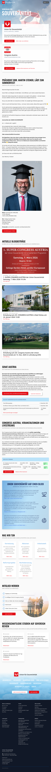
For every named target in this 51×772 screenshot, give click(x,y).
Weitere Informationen (21, 471)
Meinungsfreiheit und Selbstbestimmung (23, 727)
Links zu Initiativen (39, 726)
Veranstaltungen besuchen (41, 708)
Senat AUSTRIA (38, 713)
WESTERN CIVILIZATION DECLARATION (23, 721)
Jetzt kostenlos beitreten (20, 692)
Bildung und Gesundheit (23, 733)
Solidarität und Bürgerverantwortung (23, 743)
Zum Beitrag (6, 281)
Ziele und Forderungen (7, 710)
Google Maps (5, 223)
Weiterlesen (6, 645)
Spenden (37, 707)
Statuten (20, 708)
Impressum (4, 757)
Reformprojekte (5, 726)
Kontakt (20, 712)
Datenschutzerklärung (7, 759)
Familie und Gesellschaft (23, 738)
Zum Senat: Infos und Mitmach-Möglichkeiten (15, 393)
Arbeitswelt (4, 723)
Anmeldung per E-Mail (9, 231)
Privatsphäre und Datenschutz (25, 732)
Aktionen (4, 722)
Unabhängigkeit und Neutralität (23, 740)
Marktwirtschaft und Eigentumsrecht (22, 736)
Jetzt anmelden (9, 68)
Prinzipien (4, 707)
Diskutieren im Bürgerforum (41, 712)
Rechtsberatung (5, 725)
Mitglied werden (38, 705)
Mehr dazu (9, 556)
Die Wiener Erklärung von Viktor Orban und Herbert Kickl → (16, 405)
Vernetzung (4, 720)
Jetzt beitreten (9, 41)
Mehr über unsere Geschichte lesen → (14, 498)
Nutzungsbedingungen (7, 760)
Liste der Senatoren (36, 393)
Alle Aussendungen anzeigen (10, 412)
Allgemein (5, 275)
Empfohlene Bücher (39, 725)
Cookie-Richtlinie (6, 762)
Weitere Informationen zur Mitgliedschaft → (15, 511)
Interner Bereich (5, 768)
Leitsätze (4, 708)
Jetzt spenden (34, 692)
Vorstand (20, 707)
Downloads (37, 723)
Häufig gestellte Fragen (23, 710)
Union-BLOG (37, 722)
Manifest (4, 712)
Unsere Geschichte (22, 705)
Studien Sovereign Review (40, 720)
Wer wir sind (5, 705)
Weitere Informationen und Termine (26, 68)
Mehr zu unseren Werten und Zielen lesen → (15, 525)
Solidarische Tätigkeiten (40, 710)
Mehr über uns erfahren (22, 41)
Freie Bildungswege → (8, 403)
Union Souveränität (10, 2)
